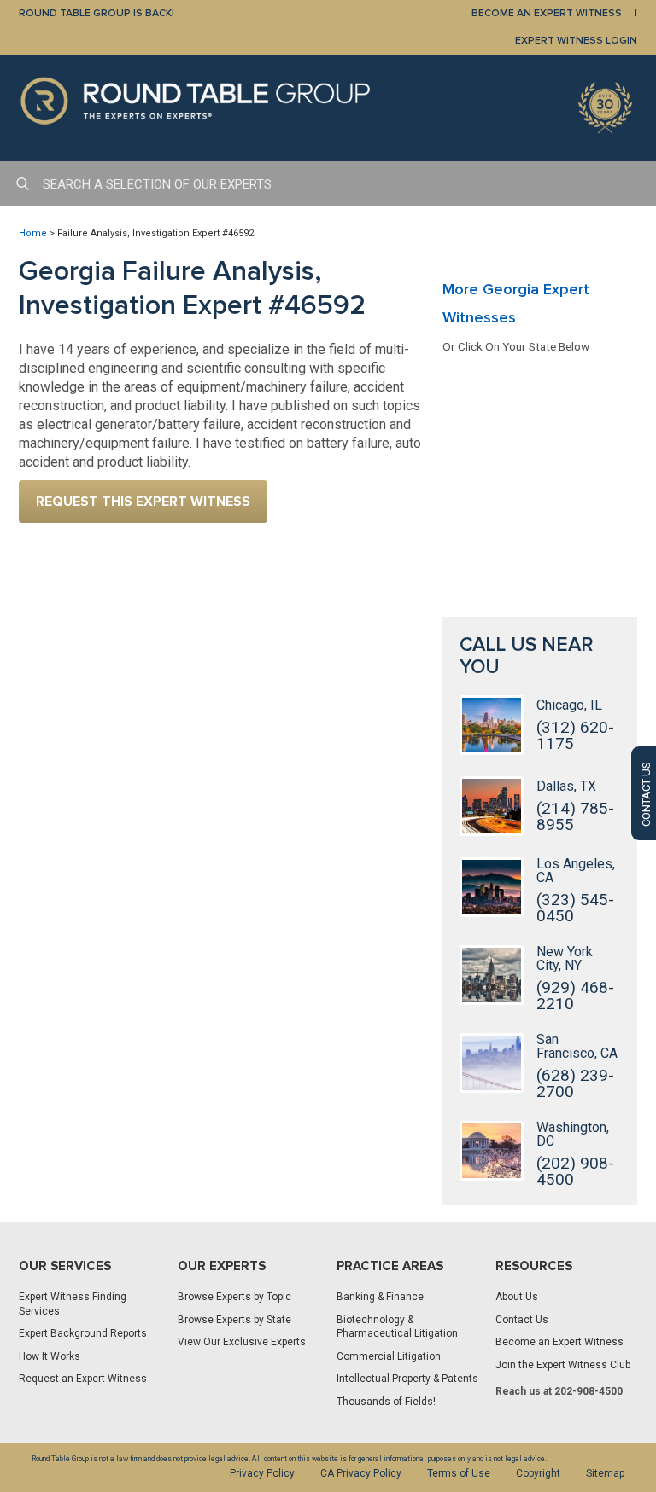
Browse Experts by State (234, 1320)
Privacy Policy (262, 1473)
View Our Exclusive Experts (242, 1342)
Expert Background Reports (83, 1333)
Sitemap (605, 1473)
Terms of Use (458, 1473)
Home (33, 233)
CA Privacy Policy (360, 1473)
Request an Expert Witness (83, 1379)
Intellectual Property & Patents (407, 1379)
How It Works (49, 1356)
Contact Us (521, 1320)
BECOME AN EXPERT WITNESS (547, 13)
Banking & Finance (380, 1297)
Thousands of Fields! (386, 1402)
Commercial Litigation (389, 1356)
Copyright (538, 1473)
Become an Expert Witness (559, 1342)
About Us (516, 1297)
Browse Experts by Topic (234, 1297)
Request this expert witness (143, 501)
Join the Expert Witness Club (562, 1365)
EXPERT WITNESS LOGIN (576, 40)
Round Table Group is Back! (96, 13)
